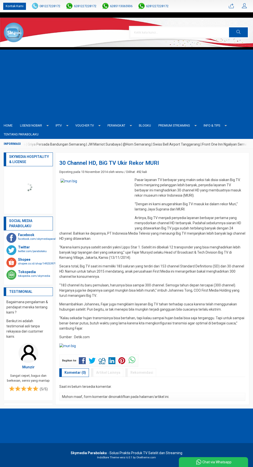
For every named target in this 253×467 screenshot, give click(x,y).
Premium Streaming (174, 125)
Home (8, 125)
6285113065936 (121, 6)
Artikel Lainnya (108, 372)
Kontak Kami (14, 6)
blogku (145, 125)
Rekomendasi (141, 372)
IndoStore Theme (108, 457)
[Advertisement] (126, 84)
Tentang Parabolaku (21, 134)
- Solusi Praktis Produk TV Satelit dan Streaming (126, 453)
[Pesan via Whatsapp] (231, 6)
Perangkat (116, 125)
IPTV (59, 125)
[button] (238, 32)
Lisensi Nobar (31, 125)
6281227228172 (85, 6)
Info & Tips (212, 125)
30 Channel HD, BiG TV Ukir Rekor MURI (109, 163)
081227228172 (50, 6)
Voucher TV (84, 125)
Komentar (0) (75, 372)
